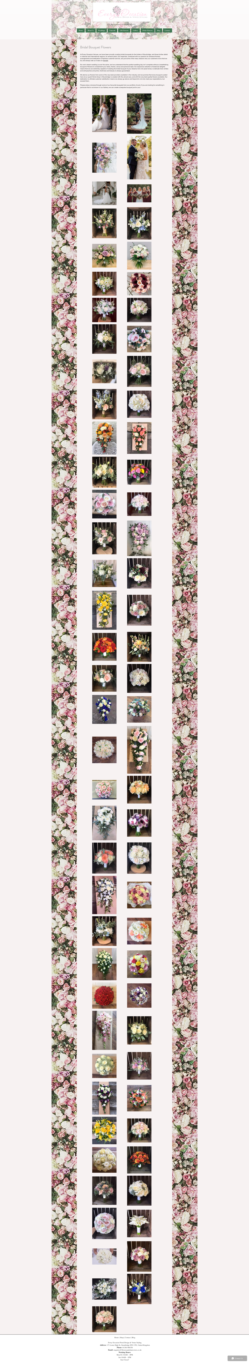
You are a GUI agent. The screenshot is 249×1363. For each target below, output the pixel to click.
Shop (122, 1337)
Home (116, 1337)
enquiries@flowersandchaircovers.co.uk (127, 1350)
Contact (128, 1337)
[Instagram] (165, 17)
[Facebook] (160, 17)
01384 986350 (128, 1347)
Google (105, 60)
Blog (133, 1337)
